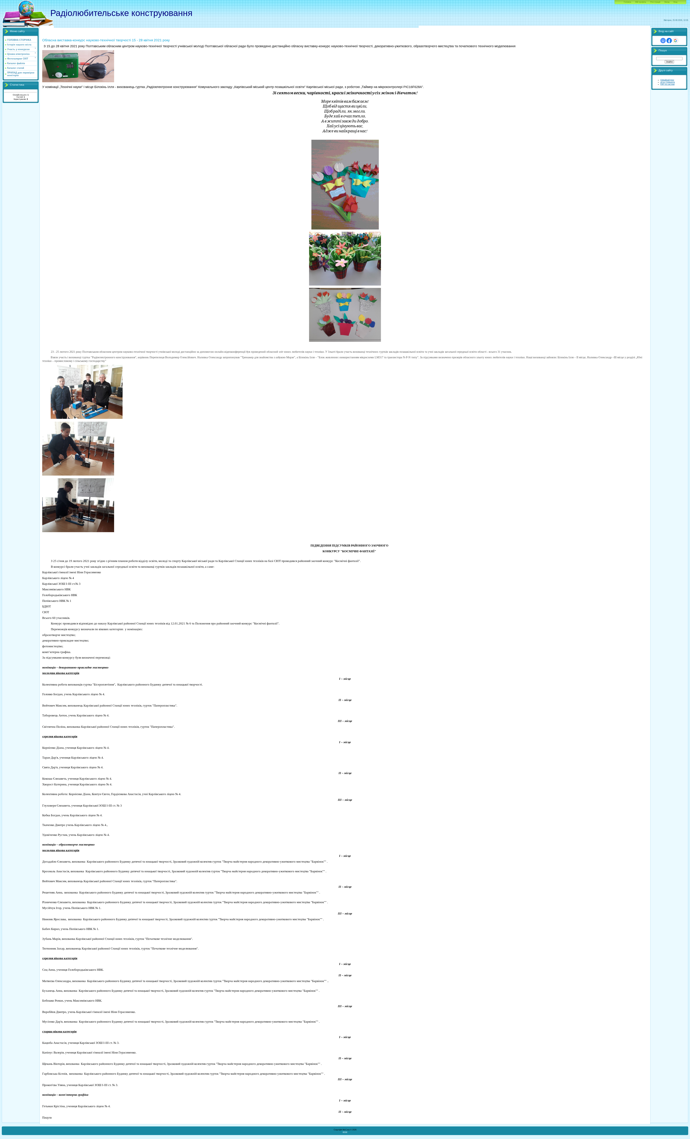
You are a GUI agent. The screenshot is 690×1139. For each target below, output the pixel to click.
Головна (627, 2)
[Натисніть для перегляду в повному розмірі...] (78, 81)
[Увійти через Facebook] (669, 40)
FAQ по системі (667, 84)
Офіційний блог (667, 80)
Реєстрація (655, 2)
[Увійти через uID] (663, 40)
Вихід (666, 2)
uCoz (345, 1132)
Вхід (675, 2)
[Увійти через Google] (675, 40)
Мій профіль (640, 2)
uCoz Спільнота (667, 82)
